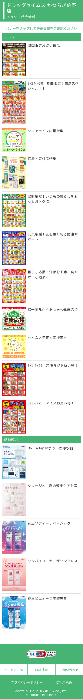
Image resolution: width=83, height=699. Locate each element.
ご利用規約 (64, 682)
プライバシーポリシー (27, 682)
